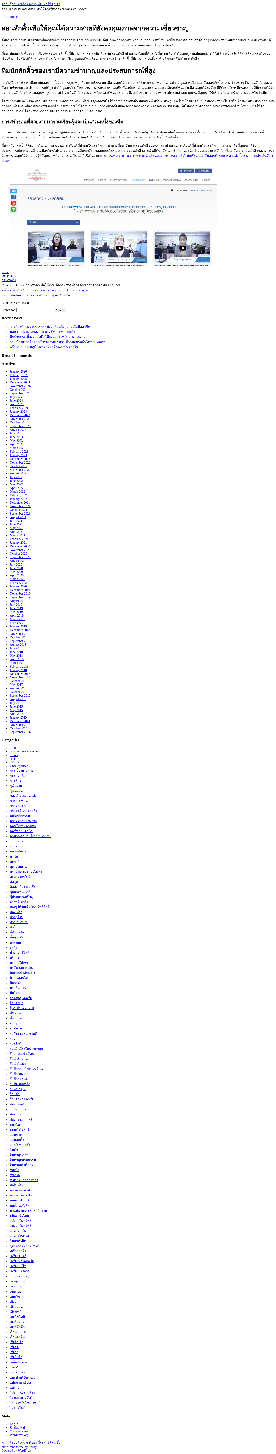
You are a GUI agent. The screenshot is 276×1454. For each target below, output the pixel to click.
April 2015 (17, 713)
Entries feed (17, 1427)
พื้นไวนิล (16, 1018)
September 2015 (20, 695)
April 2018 (17, 659)
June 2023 (16, 437)
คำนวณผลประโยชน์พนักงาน (30, 836)
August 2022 (18, 473)
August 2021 (18, 517)
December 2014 (20, 721)
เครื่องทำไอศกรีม (22, 1261)
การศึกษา (16, 780)
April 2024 (17, 404)
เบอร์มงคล (17, 1321)
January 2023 (18, 455)
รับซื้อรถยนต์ (19, 1079)
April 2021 (17, 531)
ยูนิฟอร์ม (16, 1028)
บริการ (14, 957)
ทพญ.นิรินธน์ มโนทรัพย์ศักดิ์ (30, 907)
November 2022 (20, 462)
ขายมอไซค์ (18, 806)
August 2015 (18, 699)
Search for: (9, 310)
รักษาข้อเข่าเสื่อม (22, 1053)
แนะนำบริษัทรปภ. (22, 1377)
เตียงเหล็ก (16, 1311)
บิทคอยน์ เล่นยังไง (22, 972)
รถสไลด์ (15, 1043)
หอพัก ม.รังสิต (19, 1205)
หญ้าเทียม (17, 1185)
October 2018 (18, 637)
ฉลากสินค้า (18, 851)
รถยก (13, 1038)
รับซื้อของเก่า (19, 1074)
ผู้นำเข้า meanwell (22, 1008)
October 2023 (18, 422)
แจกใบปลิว (17, 1372)
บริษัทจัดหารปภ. (21, 967)
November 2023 (20, 418)
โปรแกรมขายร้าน (22, 1392)
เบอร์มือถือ (17, 1327)
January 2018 (18, 670)
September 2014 (20, 732)
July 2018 (16, 648)
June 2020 (16, 568)
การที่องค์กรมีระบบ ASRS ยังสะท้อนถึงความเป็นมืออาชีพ (50, 326)
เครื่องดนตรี (18, 1256)
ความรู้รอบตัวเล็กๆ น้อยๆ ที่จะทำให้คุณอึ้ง (31, 4)
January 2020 (18, 586)
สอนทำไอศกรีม (21, 1129)
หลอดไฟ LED (19, 1200)
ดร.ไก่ (14, 856)
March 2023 (17, 448)
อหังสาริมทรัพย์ (21, 1225)
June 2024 (16, 400)
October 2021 (18, 510)
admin (5, 272)
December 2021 (20, 502)
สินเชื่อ (14, 1170)
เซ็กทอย (15, 1291)
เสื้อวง (14, 1352)
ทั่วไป (13, 927)
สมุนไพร (16, 1124)
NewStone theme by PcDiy (19, 1447)
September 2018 (20, 641)
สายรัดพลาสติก (20, 1144)
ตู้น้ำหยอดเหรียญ (22, 897)
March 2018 (17, 662)
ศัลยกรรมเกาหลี (21, 1119)
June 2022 (16, 480)
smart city (16, 758)
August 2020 (18, 560)
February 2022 (19, 495)
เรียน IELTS (18, 1332)
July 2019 (16, 604)
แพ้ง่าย (14, 1387)
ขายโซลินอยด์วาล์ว (23, 811)
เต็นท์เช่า (16, 1296)
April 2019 (17, 615)
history (14, 755)
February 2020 (19, 582)
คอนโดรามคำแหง (23, 826)
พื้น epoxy (16, 1013)
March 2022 (17, 491)
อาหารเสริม (18, 1230)
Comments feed (20, 1431)
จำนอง (14, 846)
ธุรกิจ (13, 947)
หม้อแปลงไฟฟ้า (21, 1195)
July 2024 (16, 397)
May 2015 (16, 710)
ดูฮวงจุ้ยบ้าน (18, 866)
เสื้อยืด (14, 1347)
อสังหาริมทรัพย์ (21, 1220)
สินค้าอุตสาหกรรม (23, 1160)
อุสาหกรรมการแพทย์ (25, 1246)
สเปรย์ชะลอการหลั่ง (24, 1180)
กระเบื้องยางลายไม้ (23, 770)
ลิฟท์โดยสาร (18, 1104)
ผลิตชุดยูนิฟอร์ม (21, 998)
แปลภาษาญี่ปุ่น (20, 1382)
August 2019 (18, 601)
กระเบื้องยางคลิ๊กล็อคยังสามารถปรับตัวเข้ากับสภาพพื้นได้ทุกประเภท (57, 342)
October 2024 (18, 389)
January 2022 (18, 499)
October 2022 (18, 466)
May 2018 (16, 655)
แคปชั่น (15, 1367)
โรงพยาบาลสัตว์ (21, 1397)
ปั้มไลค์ (15, 993)
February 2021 (19, 539)
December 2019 (20, 590)
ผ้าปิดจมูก (16, 1003)
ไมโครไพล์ (17, 1407)
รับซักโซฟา (18, 1064)
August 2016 (18, 688)
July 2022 (16, 477)
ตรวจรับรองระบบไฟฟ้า (26, 871)
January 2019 (18, 626)
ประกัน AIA (18, 988)
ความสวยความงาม (23, 821)
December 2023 (20, 415)
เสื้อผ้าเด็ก (16, 1342)
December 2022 (20, 459)
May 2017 (16, 684)
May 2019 (16, 611)
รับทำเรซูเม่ (18, 1089)
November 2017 (20, 677)
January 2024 (18, 411)
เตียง (13, 1301)
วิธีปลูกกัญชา (19, 1109)
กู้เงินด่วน (16, 790)
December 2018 (20, 630)
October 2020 (18, 553)
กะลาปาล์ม (17, 775)
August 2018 (18, 644)
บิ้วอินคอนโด (19, 978)
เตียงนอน (16, 1306)
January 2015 (18, 717)
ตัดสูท (14, 881)
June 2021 (16, 524)
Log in (14, 1424)
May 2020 (16, 571)
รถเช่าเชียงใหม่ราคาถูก (26, 1048)
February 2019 (19, 622)
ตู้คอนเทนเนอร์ (20, 892)
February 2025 (19, 375)
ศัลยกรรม (16, 1114)
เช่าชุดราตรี (18, 1281)
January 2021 (18, 542)
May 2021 (16, 528)
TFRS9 (14, 762)
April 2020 (17, 575)
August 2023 (18, 429)
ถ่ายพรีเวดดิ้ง (19, 902)
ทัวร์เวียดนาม (19, 922)
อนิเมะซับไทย (19, 1215)
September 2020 (20, 557)
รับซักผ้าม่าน (19, 1058)
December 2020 (20, 546)
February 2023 (19, 451)
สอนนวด (16, 1134)
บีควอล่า (16, 983)
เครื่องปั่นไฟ (18, 1266)
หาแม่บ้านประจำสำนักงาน (28, 1210)
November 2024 (20, 386)
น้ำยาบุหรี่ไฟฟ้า (20, 952)
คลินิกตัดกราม (20, 816)
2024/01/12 (9, 275)
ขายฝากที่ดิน (19, 800)
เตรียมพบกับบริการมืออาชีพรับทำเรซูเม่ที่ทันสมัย (36, 295)
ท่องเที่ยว (16, 912)
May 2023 (16, 440)
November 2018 (20, 633)
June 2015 (16, 706)
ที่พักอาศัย (17, 932)
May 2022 (16, 484)
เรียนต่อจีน (17, 1337)
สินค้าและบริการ (21, 1165)
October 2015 (18, 692)
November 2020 (20, 550)
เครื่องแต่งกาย (20, 1271)
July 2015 (16, 703)
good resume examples (24, 751)
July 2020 (16, 564)
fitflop (13, 747)
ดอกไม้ (15, 861)
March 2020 (17, 579)
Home (14, 16)
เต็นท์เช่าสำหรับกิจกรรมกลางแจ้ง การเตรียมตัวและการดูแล (46, 290)
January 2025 (18, 378)
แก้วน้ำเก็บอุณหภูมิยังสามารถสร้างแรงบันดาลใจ (44, 347)
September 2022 (20, 469)
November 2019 (20, 593)
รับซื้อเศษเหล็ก (20, 1084)
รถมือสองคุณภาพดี (23, 1033)
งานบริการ (17, 841)
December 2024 (20, 382)
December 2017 (20, 673)
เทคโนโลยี (17, 1316)
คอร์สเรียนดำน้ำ (21, 831)
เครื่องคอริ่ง (18, 1251)
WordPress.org (19, 1435)
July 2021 (16, 520)
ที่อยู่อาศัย (16, 937)
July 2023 (16, 433)
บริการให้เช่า (19, 962)
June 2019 (16, 608)
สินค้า (14, 1150)
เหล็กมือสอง (18, 1362)
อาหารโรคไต (19, 1235)
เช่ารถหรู (16, 1286)
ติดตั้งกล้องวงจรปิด (23, 886)
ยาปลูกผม (16, 1023)
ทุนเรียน (15, 942)
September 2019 (20, 597)
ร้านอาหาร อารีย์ (22, 1099)
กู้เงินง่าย (16, 785)
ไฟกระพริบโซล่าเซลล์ (25, 1402)
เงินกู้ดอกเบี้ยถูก (21, 1276)
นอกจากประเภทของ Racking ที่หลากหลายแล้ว (42, 331)
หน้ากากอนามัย (21, 1190)
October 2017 (18, 681)
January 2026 (18, 371)
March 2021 (17, 535)
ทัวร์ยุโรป (16, 917)
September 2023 (20, 426)
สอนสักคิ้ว (9, 280)
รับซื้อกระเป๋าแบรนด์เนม (27, 1069)
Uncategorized (19, 766)
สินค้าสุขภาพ (19, 1155)
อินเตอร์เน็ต (18, 1241)
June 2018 (16, 652)
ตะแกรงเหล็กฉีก (21, 876)
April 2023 (17, 444)
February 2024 (19, 408)
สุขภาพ (15, 1175)
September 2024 (20, 393)
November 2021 (20, 506)
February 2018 (19, 666)
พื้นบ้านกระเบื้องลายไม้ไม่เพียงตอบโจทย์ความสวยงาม (48, 337)
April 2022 (17, 488)
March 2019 (17, 619)
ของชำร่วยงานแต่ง (23, 795)
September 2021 (20, 513)
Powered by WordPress (17, 1450)
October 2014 (18, 728)
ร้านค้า (15, 1094)
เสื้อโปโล (16, 1357)
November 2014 (20, 724)
